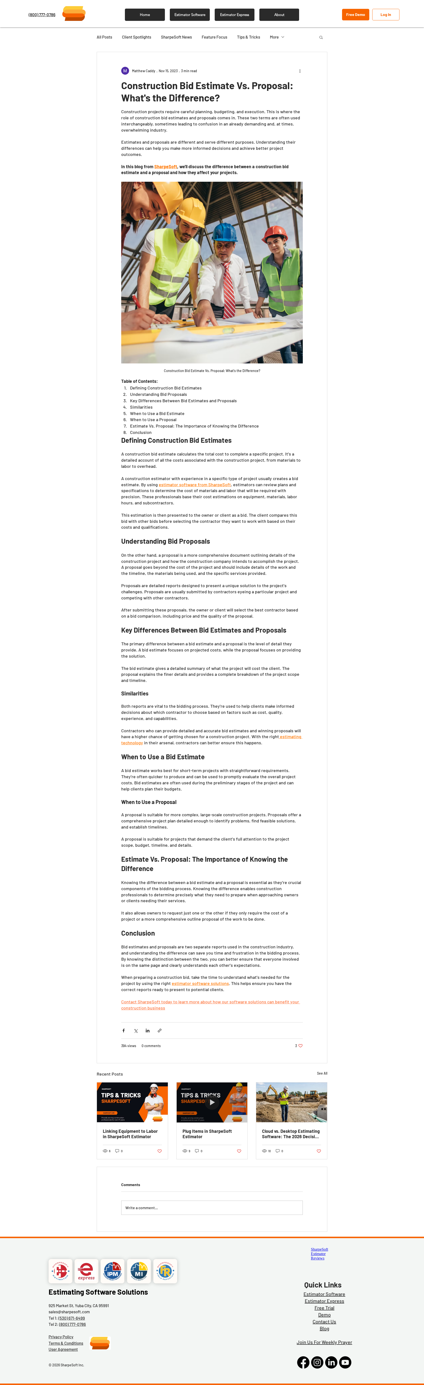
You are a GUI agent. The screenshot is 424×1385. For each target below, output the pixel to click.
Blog (324, 1328)
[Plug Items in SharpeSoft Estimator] (212, 1102)
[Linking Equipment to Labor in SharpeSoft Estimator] (132, 1102)
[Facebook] (303, 1362)
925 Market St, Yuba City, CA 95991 (79, 1305)
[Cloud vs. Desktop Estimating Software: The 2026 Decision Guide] (291, 1102)
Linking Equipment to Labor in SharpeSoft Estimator (130, 1133)
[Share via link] (159, 1030)
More (274, 36)
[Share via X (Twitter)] (135, 1030)
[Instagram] (317, 1362)
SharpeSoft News (176, 36)
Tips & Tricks (248, 36)
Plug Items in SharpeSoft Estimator (207, 1133)
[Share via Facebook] (123, 1030)
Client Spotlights (136, 36)
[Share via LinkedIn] (147, 1030)
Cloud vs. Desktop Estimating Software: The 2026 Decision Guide (291, 1133)
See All (322, 1073)
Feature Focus (214, 36)
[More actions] (300, 71)
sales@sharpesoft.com (69, 1311)
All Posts (104, 36)
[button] (321, 37)
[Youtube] (345, 1362)
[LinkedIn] (331, 1362)
